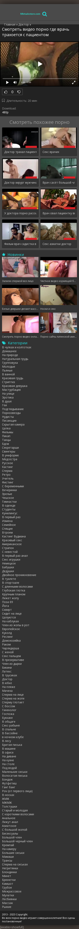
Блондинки (9, 872)
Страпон (8, 548)
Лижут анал (10, 822)
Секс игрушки (11, 559)
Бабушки (8, 567)
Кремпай (8, 845)
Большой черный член (17, 841)
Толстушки (9, 806)
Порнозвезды (11, 413)
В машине (9, 748)
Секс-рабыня (11, 725)
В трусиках (9, 675)
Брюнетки (9, 880)
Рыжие (6, 907)
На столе (8, 764)
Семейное (9, 525)
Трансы (7, 860)
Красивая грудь (12, 378)
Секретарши (10, 447)
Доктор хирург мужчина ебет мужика (20, 182)
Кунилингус (9, 513)
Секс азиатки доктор (57, 244)
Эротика (8, 397)
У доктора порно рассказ (20, 213)
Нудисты (8, 417)
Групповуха (10, 363)
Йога (5, 606)
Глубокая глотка (13, 590)
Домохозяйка (11, 640)
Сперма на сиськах (15, 864)
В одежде (8, 505)
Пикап (6, 436)
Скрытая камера (13, 424)
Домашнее (9, 351)
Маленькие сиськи (14, 772)
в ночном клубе (13, 737)
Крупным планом (13, 594)
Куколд (7, 633)
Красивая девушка (14, 386)
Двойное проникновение (19, 575)
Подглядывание (13, 409)
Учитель (8, 478)
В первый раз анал (15, 556)
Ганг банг (8, 787)
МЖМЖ (7, 802)
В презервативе (13, 660)
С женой (8, 652)
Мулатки (8, 895)
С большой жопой (14, 830)
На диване (9, 756)
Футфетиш (9, 783)
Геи (4, 405)
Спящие (7, 529)
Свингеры (8, 451)
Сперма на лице (13, 694)
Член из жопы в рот (15, 625)
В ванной (8, 374)
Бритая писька (12, 745)
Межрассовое (11, 891)
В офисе (8, 752)
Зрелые (7, 494)
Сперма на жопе (13, 698)
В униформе (10, 455)
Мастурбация (11, 390)
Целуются (9, 617)
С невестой (10, 552)
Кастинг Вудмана (14, 536)
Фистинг (7, 482)
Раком (6, 644)
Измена (7, 521)
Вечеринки (9, 490)
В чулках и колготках (16, 347)
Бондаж (7, 779)
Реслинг (7, 637)
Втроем (7, 532)
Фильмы (7, 432)
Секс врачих (51, 152)
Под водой (9, 768)
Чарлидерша (10, 648)
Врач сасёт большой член (59, 182)
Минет (6, 876)
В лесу (6, 741)
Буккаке (7, 718)
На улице (8, 393)
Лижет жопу (10, 598)
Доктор (7, 679)
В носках (8, 795)
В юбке (7, 683)
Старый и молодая (15, 810)
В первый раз (11, 517)
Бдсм (5, 444)
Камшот (7, 884)
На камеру (9, 849)
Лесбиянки (9, 899)
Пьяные (7, 370)
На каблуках (10, 621)
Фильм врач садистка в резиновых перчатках (20, 244)
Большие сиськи (13, 853)
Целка (6, 428)
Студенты (8, 509)
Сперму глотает (13, 702)
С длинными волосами (17, 586)
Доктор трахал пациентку (20, 152)
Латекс (7, 671)
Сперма (7, 471)
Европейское (11, 629)
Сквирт (7, 610)
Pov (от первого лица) (17, 791)
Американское (12, 544)
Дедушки (8, 571)
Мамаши (8, 857)
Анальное (8, 818)
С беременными (13, 486)
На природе (10, 355)
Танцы (6, 440)
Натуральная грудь (15, 359)
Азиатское (9, 826)
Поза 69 (7, 602)
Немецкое (9, 563)
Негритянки (10, 868)
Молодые (8, 366)
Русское (7, 463)
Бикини (7, 667)
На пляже (8, 687)
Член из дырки (12, 664)
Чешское (8, 498)
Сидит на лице (12, 613)
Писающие (9, 420)
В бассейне (10, 733)
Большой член (12, 837)
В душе (7, 401)
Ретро (6, 474)
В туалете (9, 579)
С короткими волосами (18, 814)
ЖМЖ (5, 799)
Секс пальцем (11, 656)
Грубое (7, 887)
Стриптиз (8, 382)
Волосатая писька (14, 775)
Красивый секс (12, 540)
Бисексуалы (10, 833)
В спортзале (10, 583)
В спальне (9, 729)
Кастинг (7, 467)
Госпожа (8, 714)
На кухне (8, 760)
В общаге (8, 721)
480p (5, 112)
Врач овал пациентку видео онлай (59, 213)
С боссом (8, 706)
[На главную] (30, 13)
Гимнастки (9, 501)
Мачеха (7, 691)
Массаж (7, 903)
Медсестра (9, 459)
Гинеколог (9, 710)
